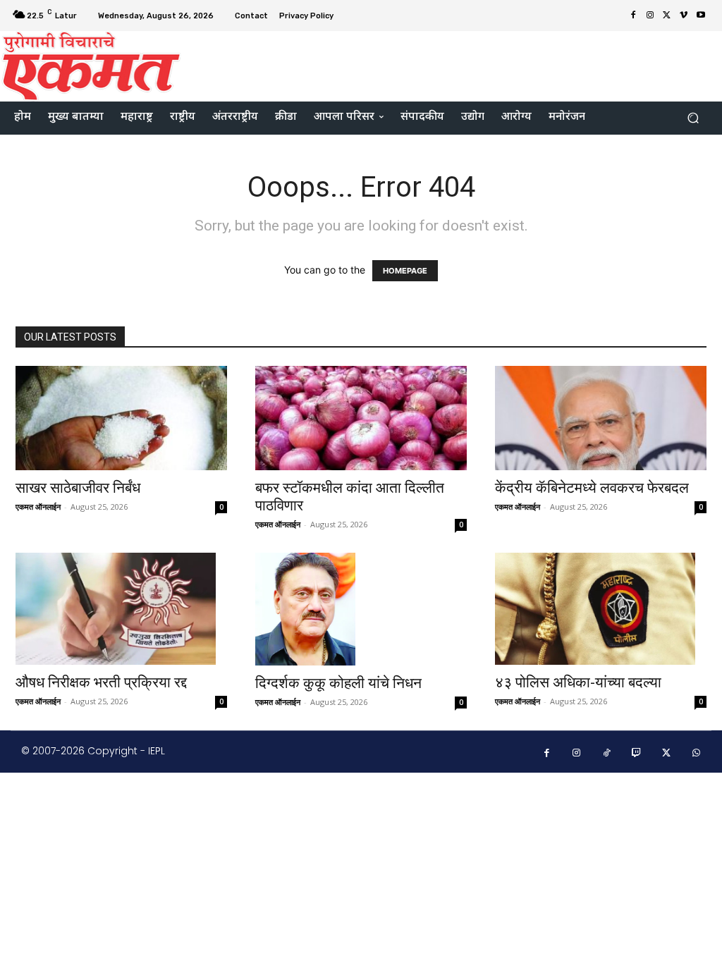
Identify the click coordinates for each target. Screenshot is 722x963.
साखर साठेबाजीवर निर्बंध (78, 487)
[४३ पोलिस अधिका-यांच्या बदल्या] (600, 609)
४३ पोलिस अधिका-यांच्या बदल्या (578, 682)
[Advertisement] (447, 64)
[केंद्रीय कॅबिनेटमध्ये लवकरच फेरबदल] (600, 418)
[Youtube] (700, 15)
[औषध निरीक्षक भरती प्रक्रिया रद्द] (121, 609)
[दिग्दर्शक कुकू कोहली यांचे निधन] (361, 609)
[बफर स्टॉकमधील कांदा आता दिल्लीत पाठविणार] (361, 418)
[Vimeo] (683, 15)
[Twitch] (637, 753)
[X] (667, 15)
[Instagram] (650, 15)
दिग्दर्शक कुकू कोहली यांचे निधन (338, 683)
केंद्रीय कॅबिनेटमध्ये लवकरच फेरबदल (592, 487)
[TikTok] (606, 753)
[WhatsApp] (697, 753)
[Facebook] (633, 15)
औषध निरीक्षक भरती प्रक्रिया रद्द (101, 682)
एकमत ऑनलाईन (38, 506)
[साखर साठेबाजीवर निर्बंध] (121, 418)
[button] (692, 118)
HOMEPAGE (405, 271)
